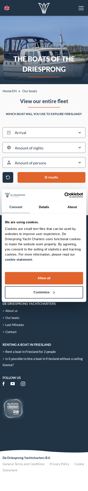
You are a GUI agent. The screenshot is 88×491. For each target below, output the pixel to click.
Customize (42, 292)
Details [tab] (44, 207)
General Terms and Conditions (24, 464)
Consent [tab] (15, 207)
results (51, 177)
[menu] (81, 8)
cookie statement (18, 259)
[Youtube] (12, 383)
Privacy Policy (59, 464)
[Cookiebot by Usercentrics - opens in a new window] (64, 195)
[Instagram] (23, 383)
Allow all (44, 278)
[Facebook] (3, 384)
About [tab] (72, 207)
